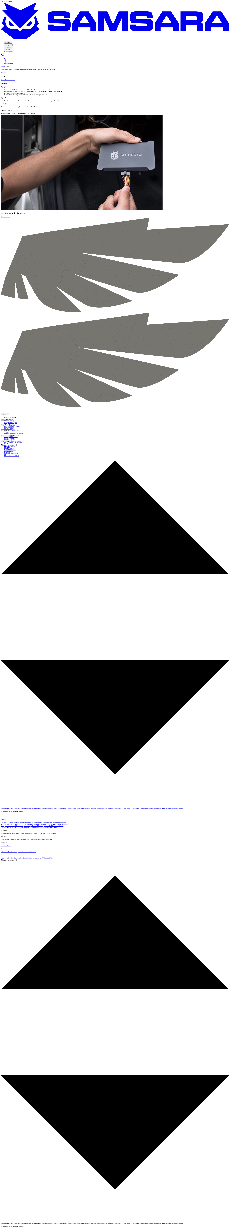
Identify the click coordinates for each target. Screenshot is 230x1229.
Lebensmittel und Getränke (12, 426)
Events (40, 858)
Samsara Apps (28, 826)
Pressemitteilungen (18, 833)
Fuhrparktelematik (11, 824)
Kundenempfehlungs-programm (13, 442)
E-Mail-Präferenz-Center (83, 808)
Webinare (45, 858)
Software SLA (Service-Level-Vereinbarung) (127, 808)
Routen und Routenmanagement (13, 433)
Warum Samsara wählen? (48, 833)
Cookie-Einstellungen (69, 808)
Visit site (3, 73)
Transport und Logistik (10, 423)
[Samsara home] (115, 39)
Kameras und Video (10, 417)
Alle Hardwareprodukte (51, 827)
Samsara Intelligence (30, 827)
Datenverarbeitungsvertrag (169, 808)
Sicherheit (34, 833)
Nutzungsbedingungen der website (43, 808)
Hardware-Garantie (95, 808)
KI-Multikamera (16, 822)
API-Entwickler (8, 433)
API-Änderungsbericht (10, 435)
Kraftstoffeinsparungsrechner (40, 826)
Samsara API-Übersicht (11, 437)
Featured (3, 80)
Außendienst (48, 839)
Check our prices (5, 217)
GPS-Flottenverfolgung (23, 824)
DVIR (50, 826)
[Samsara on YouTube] (5, 805)
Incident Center (40, 827)
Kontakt (39, 833)
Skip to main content (6, 1)
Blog (12, 833)
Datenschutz (27, 833)
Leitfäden (50, 858)
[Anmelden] (5, 62)
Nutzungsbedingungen (108, 808)
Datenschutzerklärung (7, 808)
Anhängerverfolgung (60, 822)
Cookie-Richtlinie (58, 808)
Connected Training (58, 826)
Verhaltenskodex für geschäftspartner (151, 808)
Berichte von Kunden (10, 439)
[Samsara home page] (12, 410)
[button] (115, 616)
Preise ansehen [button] (8, 63)
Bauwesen (17, 839)
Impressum (180, 808)
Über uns (3, 833)
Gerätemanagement (48, 822)
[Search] (2, 54)
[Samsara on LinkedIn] (5, 802)
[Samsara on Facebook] (5, 792)
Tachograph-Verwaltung (7, 826)
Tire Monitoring (10, 80)
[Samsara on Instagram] (5, 799)
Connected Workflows (7, 827)
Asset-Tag (3, 824)
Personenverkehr (39, 839)
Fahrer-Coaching (9, 420)
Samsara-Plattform (18, 827)
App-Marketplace (9, 428)
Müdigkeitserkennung (37, 822)
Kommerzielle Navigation (60, 824)
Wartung (6, 432)
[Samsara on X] (5, 796)
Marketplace (4, 66)
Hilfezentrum (16, 858)
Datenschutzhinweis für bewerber (23, 808)
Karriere (8, 833)
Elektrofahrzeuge (19, 826)
